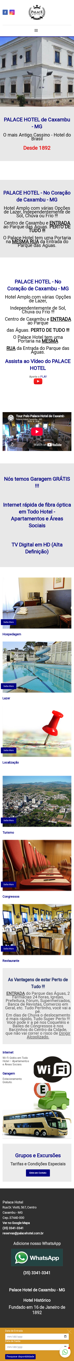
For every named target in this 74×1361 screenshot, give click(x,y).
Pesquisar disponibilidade (20, 1356)
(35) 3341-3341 (13, 1228)
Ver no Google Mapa (16, 1223)
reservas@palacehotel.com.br (23, 1233)
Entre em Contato (37, 1173)
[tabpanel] (37, 72)
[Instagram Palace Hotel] (12, 12)
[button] (65, 1352)
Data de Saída (12, 1341)
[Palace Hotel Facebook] (5, 12)
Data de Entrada (14, 1330)
